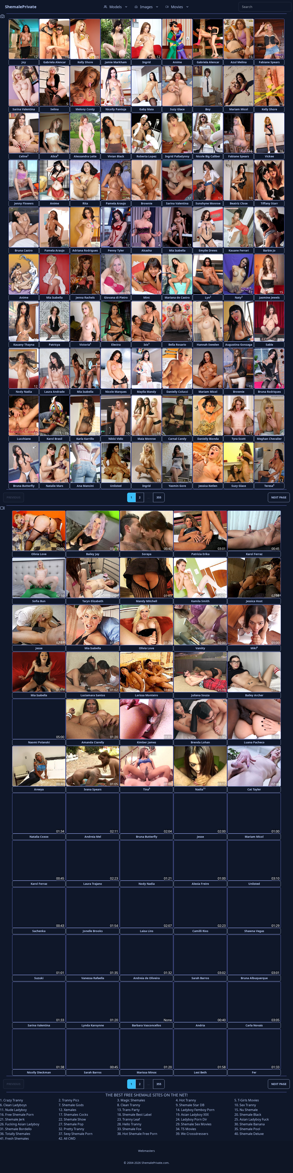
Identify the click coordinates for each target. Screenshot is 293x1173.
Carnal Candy (177, 439)
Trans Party (131, 1109)
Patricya (54, 344)
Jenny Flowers (23, 203)
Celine (24, 156)
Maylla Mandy (146, 392)
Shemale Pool (250, 1128)
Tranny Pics (70, 1099)
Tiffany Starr (269, 203)
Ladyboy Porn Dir (194, 1119)
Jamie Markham (116, 62)
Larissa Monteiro (146, 695)
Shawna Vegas (254, 930)
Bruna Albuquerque (254, 978)
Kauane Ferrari (239, 250)
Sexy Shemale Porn (78, 1133)
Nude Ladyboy (16, 1109)
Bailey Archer (254, 695)
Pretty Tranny (74, 1128)
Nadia (200, 789)
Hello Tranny (131, 1123)
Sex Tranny (248, 1104)
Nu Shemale (249, 1109)
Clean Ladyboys (15, 1104)
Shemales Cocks (76, 1114)
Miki (254, 648)
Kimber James (146, 742)
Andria (200, 1025)
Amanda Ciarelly (93, 742)
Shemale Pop (74, 1123)
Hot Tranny (187, 1099)
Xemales (70, 1109)
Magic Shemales (133, 1099)
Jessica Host (254, 601)
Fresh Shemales (17, 1138)
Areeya (39, 789)
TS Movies (188, 1128)
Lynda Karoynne (93, 1025)
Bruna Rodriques (269, 392)
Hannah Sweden (208, 344)
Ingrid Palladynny (177, 156)
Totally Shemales (17, 1133)
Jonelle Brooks (93, 930)
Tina (146, 789)
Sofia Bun (38, 601)
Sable (269, 344)
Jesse (38, 648)
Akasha (147, 250)
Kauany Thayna (23, 344)
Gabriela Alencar (54, 62)
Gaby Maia (146, 109)
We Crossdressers (194, 1133)
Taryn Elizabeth (92, 601)
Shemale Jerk (15, 1119)
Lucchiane (24, 439)
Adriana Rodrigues (85, 250)
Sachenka (38, 930)
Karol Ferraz (254, 554)
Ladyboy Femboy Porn (197, 1109)
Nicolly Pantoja (115, 109)
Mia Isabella (177, 250)
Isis (146, 344)
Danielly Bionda (208, 439)
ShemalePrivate (20, 6)
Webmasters (146, 1150)
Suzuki (38, 978)
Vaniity (200, 648)
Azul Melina (239, 62)
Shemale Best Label (136, 1114)
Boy (207, 109)
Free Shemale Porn (19, 1114)
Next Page (278, 497)
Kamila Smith (200, 601)
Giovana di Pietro (116, 297)
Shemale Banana (252, 1123)
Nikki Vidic (115, 439)
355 (158, 497)
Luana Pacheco (254, 742)
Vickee (269, 156)
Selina (54, 109)
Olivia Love (38, 554)
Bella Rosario (177, 344)
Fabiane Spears (269, 62)
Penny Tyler (116, 250)
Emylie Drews (208, 250)
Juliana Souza (200, 695)
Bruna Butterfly (23, 486)
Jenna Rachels (85, 297)
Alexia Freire (200, 883)
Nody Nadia (24, 392)
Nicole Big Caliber (208, 156)
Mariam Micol (238, 109)
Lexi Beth (200, 1072)
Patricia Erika (200, 554)
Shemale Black (250, 1114)
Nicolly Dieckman (39, 1072)
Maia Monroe (147, 439)
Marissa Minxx (146, 1072)
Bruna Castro (24, 250)
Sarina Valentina (24, 109)
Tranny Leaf (131, 1119)
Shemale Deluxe (252, 1133)
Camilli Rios (200, 930)
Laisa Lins (146, 930)
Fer (254, 1072)
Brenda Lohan (200, 742)
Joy (24, 62)
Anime (177, 62)
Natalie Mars (54, 486)
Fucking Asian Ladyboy (22, 1123)
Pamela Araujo (116, 203)
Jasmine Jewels (269, 297)
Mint (146, 297)
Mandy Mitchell (146, 601)
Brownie (146, 203)
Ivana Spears (92, 789)
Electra (116, 344)
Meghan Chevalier (269, 439)
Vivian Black (116, 156)
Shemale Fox (131, 1128)
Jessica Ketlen (208, 486)
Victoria (85, 344)
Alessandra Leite (85, 156)
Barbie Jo (269, 250)
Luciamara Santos (93, 695)
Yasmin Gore (177, 486)
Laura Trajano (92, 883)
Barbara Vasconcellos (146, 1025)
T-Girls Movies (248, 1099)
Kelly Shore (85, 62)
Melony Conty (85, 109)
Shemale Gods (73, 1104)
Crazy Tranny (13, 1099)
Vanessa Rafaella (92, 978)
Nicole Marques (116, 392)
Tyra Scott (239, 439)
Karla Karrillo (85, 439)
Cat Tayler (254, 789)
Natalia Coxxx (38, 836)
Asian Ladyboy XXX (195, 1114)
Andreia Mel (93, 836)
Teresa (269, 485)
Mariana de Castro (177, 297)
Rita (85, 203)
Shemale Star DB (191, 1104)
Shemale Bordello (18, 1128)
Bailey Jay (92, 554)
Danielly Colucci (177, 392)
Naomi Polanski (39, 742)
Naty (239, 297)
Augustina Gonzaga (238, 344)
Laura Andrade (54, 392)
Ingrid (146, 62)
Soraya (146, 554)
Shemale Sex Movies (196, 1123)
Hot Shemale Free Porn (139, 1133)
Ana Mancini (85, 486)
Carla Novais (254, 1025)
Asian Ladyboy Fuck (254, 1119)
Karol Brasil (54, 439)
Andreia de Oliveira (146, 978)
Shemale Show (75, 1119)
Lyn (208, 297)
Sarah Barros (200, 978)
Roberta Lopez (146, 156)
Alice (54, 156)
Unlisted (116, 486)
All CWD (70, 1138)
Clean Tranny (130, 1104)
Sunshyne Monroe (208, 203)
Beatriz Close (239, 203)
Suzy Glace (177, 109)
